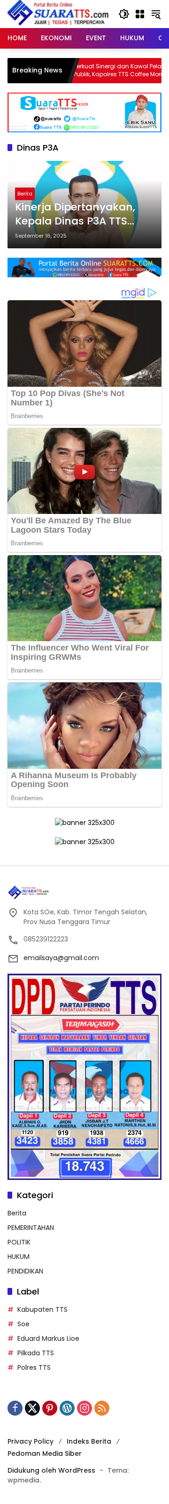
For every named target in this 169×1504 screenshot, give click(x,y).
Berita (24, 193)
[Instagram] (84, 1408)
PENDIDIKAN (25, 1271)
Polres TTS (34, 1367)
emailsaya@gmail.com (61, 957)
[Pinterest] (49, 1408)
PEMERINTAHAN (31, 1227)
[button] (124, 14)
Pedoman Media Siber (45, 1453)
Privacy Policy (31, 1441)
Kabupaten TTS (42, 1309)
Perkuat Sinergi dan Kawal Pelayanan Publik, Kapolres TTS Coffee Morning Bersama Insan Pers (96, 71)
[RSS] (101, 1408)
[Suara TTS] (58, 13)
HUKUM (19, 1256)
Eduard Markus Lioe (48, 1338)
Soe (23, 1324)
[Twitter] (32, 1408)
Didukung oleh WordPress (51, 1470)
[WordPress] (67, 1408)
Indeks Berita (89, 1441)
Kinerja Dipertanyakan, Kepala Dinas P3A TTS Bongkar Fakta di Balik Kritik (75, 214)
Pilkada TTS (35, 1353)
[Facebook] (15, 1408)
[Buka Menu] (140, 14)
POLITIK (19, 1242)
